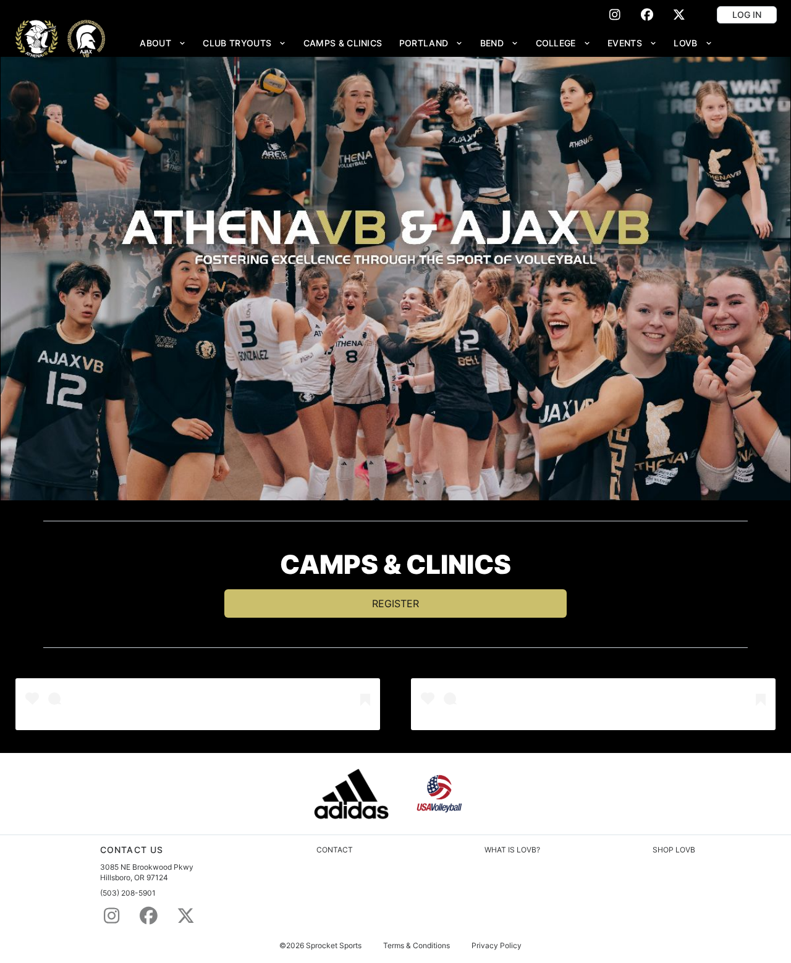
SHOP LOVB (674, 849)
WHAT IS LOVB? (512, 849)
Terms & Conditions (416, 945)
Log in (746, 14)
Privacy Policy (497, 945)
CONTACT (334, 849)
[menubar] (426, 43)
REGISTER (395, 603)
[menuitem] (163, 43)
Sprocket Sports (334, 945)
